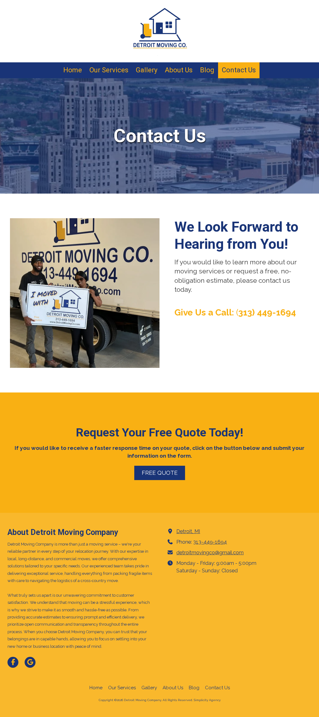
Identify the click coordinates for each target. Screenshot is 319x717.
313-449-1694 (210, 542)
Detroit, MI (188, 531)
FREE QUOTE (160, 472)
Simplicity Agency (207, 700)
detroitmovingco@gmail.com (210, 553)
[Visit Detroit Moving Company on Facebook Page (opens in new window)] (12, 662)
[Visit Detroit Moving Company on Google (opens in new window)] (30, 662)
